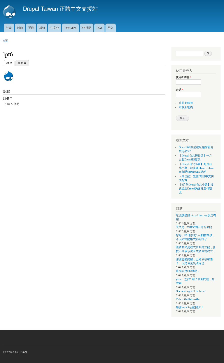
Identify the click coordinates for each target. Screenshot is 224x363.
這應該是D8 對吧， (188, 271)
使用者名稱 (183, 77)
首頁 (5, 40)
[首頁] (10, 12)
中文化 (55, 28)
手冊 (31, 28)
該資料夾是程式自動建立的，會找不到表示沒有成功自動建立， (196, 249)
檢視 (9, 63)
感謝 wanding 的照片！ (190, 307)
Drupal (23, 352)
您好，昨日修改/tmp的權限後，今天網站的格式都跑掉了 (195, 237)
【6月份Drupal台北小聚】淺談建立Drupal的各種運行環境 (196, 188)
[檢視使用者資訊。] (8, 83)
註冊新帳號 (186, 103)
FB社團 (86, 28)
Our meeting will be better (191, 291)
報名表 (22, 63)
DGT (99, 28)
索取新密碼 (186, 107)
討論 (9, 28)
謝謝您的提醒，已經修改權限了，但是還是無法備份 (194, 261)
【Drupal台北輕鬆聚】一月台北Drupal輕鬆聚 (195, 157)
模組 (42, 28)
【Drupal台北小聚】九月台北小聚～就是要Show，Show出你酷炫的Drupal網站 (196, 168)
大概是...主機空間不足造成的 (194, 227)
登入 (111, 28)
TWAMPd (70, 28)
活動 (20, 28)
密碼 (179, 89)
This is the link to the (188, 299)
